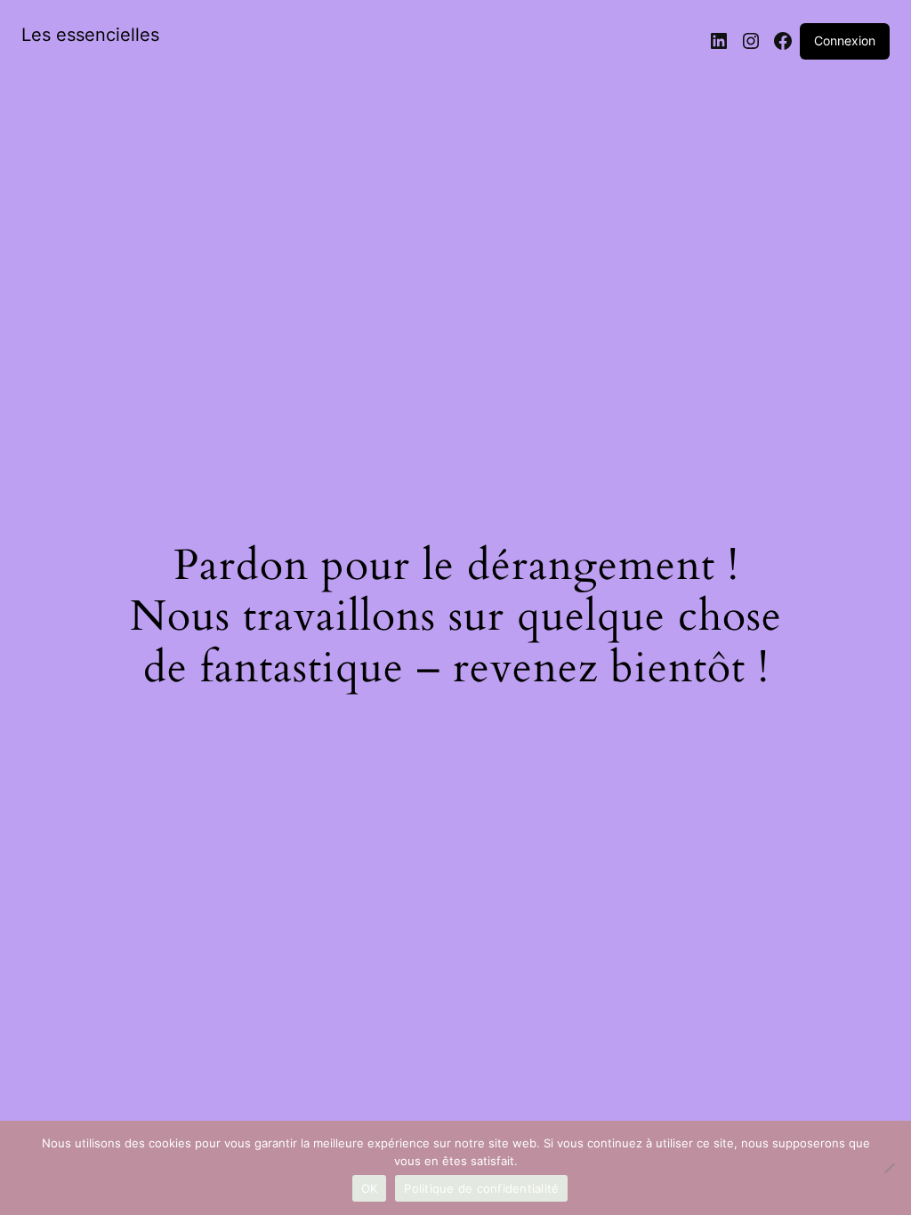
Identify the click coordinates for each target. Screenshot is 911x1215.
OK (369, 1188)
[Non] (889, 1168)
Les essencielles (90, 34)
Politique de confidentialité (481, 1188)
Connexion (844, 40)
